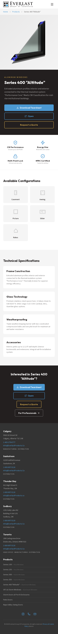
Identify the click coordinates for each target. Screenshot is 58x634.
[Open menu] (52, 4)
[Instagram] (23, 614)
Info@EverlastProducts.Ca (13, 445)
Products (16, 11)
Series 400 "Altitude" (19, 584)
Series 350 (14, 579)
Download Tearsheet (31, 107)
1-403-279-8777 (9, 442)
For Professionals (27, 413)
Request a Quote (29, 124)
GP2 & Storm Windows (20, 589)
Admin (31, 626)
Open (31, 116)
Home (5, 11)
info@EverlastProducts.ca (13, 495)
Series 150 (13, 569)
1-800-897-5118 (9, 467)
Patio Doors (8, 599)
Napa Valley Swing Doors (13, 604)
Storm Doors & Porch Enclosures (16, 594)
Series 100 (13, 564)
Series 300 (14, 574)
